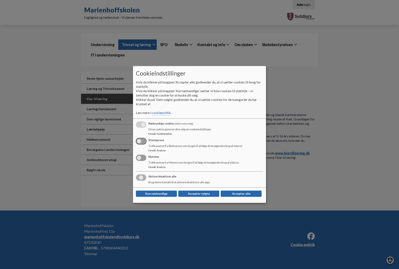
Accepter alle (241, 194)
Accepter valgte (199, 194)
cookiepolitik (161, 113)
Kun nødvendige (156, 194)
